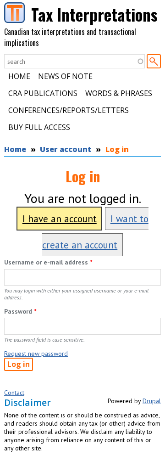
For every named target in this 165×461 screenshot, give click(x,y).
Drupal (152, 401)
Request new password (36, 353)
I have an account (59, 219)
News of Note (65, 76)
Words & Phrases (118, 93)
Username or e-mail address (48, 262)
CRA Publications (42, 93)
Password (20, 311)
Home (19, 76)
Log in (117, 149)
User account (65, 149)
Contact (14, 392)
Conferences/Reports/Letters (68, 110)
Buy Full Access (39, 127)
